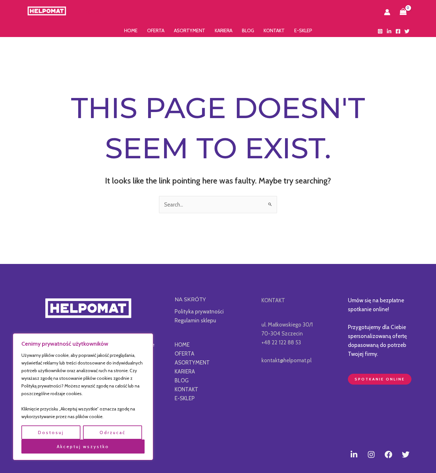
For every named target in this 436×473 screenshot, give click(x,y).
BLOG (248, 31)
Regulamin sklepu (195, 320)
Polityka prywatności (199, 311)
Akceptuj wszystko (83, 446)
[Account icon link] (387, 12)
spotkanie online (380, 379)
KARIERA (223, 31)
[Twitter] (407, 31)
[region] (83, 397)
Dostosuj (51, 432)
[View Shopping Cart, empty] (403, 12)
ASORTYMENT (189, 31)
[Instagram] (380, 31)
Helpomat (88, 12)
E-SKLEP (303, 31)
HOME (131, 31)
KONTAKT (274, 31)
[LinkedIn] (389, 31)
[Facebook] (398, 31)
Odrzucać (112, 432)
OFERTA (155, 31)
